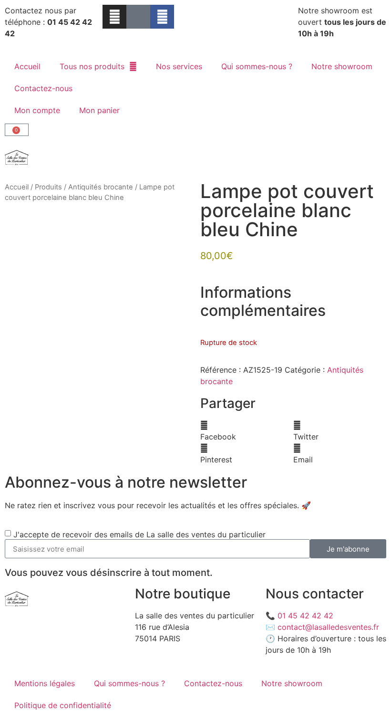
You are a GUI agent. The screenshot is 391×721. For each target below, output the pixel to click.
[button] (246, 430)
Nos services (179, 66)
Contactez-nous (43, 88)
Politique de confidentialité (62, 705)
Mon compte (37, 110)
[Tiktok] (138, 17)
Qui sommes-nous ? (256, 66)
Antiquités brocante (100, 187)
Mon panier (99, 110)
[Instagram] (114, 17)
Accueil (27, 66)
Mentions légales (44, 683)
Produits (48, 187)
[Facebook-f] (162, 17)
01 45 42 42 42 (305, 615)
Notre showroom (341, 66)
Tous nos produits (92, 66)
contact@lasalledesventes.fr (328, 627)
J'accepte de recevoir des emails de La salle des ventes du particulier (139, 534)
